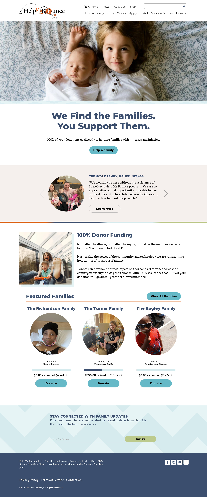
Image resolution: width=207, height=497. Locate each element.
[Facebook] (167, 463)
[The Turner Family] (103, 334)
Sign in (134, 6)
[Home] (42, 11)
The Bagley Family (155, 308)
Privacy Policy (28, 480)
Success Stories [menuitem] (162, 13)
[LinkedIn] (186, 463)
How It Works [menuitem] (116, 13)
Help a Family (103, 150)
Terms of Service (52, 480)
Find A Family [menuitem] (94, 13)
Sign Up (140, 439)
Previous (41, 193)
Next (165, 193)
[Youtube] (179, 463)
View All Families (164, 296)
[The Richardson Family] (51, 334)
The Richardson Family (51, 308)
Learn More (104, 208)
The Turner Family (103, 308)
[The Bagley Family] (156, 334)
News (105, 6)
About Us (120, 6)
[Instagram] (173, 463)
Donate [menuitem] (181, 13)
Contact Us (74, 480)
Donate (51, 383)
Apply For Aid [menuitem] (138, 13)
